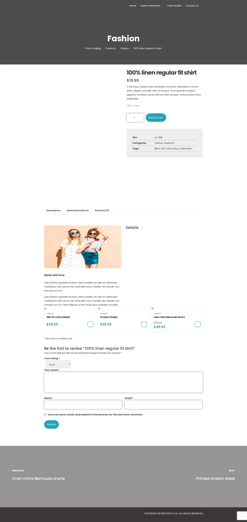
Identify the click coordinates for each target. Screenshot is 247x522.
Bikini (157, 148)
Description (53, 210)
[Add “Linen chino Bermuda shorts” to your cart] (198, 324)
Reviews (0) (102, 210)
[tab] (53, 210)
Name (48, 398)
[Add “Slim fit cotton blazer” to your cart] (90, 324)
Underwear (185, 148)
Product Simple (108, 317)
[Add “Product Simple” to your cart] (144, 324)
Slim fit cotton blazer (58, 317)
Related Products (77, 210)
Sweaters (169, 143)
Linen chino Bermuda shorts (169, 317)
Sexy (175, 148)
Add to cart (156, 117)
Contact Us (192, 5)
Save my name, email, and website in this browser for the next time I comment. (95, 414)
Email (129, 398)
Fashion (158, 143)
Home (132, 5)
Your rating (52, 358)
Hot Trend (166, 148)
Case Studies (174, 5)
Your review (52, 370)
